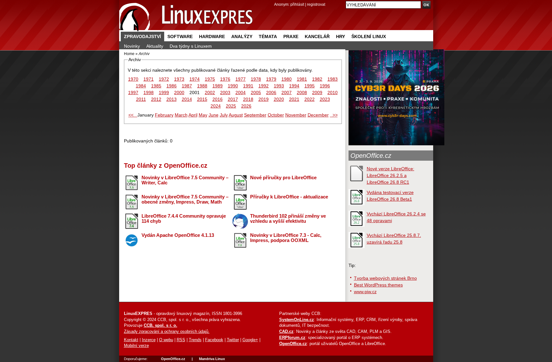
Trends (195, 340)
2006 (271, 92)
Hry (340, 36)
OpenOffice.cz (370, 155)
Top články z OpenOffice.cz (165, 165)
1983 (332, 79)
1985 (156, 85)
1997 (133, 92)
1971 (148, 79)
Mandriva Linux (212, 359)
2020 (279, 99)
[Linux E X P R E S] (186, 16)
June (213, 114)
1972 (164, 79)
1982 (317, 79)
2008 (302, 92)
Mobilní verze (136, 345)
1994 (294, 85)
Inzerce (149, 340)
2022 (309, 99)
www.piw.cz (365, 291)
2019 (263, 99)
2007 (286, 92)
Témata (268, 36)
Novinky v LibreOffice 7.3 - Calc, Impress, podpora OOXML (285, 237)
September (255, 114)
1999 (164, 92)
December (318, 114)
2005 (256, 92)
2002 (210, 92)
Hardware (212, 36)
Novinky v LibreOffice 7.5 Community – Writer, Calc (185, 180)
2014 (187, 99)
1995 (309, 85)
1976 (225, 79)
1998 (148, 92)
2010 (332, 92)
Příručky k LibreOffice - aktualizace (289, 196)
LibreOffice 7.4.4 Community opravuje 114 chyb (184, 218)
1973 (179, 79)
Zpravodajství (142, 36)
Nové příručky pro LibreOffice (283, 177)
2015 (202, 99)
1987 (187, 85)
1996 (325, 85)
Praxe (290, 36)
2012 (156, 99)
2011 (141, 99)
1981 (302, 79)
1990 (233, 85)
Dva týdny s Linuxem (191, 46)
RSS (181, 340)
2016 (217, 99)
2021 (294, 99)
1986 (171, 85)
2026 (246, 106)
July (224, 114)
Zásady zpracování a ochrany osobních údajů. (167, 331)
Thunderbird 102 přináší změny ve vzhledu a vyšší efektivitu (288, 218)
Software (180, 36)
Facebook (214, 340)
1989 (217, 85)
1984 (141, 85)
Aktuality (154, 46)
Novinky (132, 46)
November (295, 114)
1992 (263, 85)
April (192, 114)
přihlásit (297, 4)
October (276, 114)
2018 (248, 99)
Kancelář (317, 36)
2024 (216, 106)
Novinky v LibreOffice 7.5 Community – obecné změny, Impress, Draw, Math (185, 199)
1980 (286, 79)
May (203, 114)
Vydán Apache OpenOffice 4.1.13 (178, 235)
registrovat (316, 4)
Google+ (250, 340)
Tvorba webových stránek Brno (385, 278)
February (164, 114)
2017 (233, 99)
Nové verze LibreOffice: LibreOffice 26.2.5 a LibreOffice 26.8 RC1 (390, 175)
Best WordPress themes (378, 284)
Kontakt (131, 340)
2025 (231, 106)
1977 (240, 79)
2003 (225, 92)
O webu (166, 340)
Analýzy (241, 36)
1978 (256, 79)
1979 (271, 79)
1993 (279, 85)
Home (129, 54)
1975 (210, 79)
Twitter (233, 340)
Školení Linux (368, 36)
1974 (194, 79)
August (236, 114)
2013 (171, 99)
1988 (202, 85)
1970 (133, 79)
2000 (179, 92)
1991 (248, 85)
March (181, 114)
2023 (325, 99)
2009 (317, 92)
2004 (240, 92)
